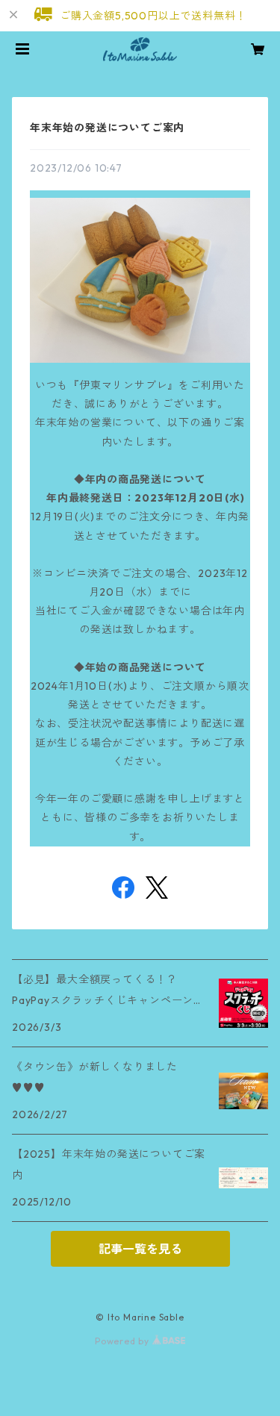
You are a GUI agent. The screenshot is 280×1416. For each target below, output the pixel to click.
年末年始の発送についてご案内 (107, 127)
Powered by (123, 1341)
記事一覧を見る (140, 1248)
